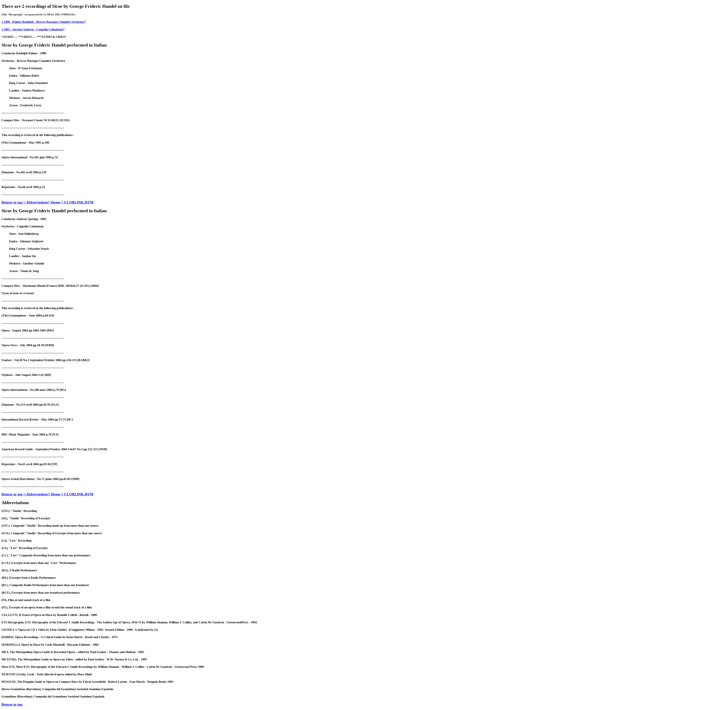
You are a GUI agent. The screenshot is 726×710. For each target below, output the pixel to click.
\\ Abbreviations (35, 202)
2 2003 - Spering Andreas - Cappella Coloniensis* (33, 29)
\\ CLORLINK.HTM (77, 202)
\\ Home (54, 202)
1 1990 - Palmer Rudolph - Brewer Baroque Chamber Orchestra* (44, 21)
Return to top (12, 202)
